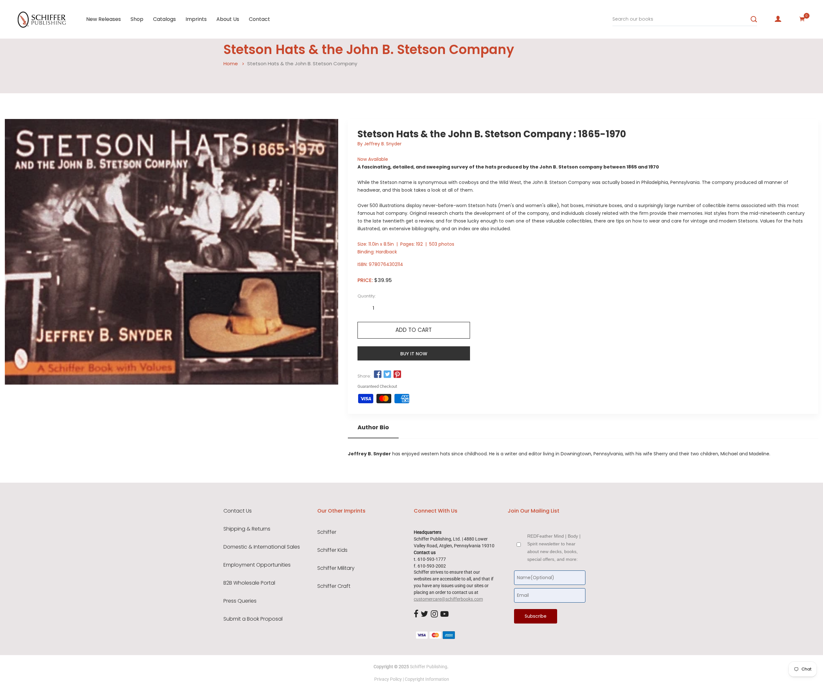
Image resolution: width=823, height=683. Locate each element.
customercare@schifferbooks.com (448, 599)
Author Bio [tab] (373, 427)
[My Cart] (802, 18)
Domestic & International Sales (261, 547)
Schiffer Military (336, 568)
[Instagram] (434, 614)
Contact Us (237, 511)
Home (230, 63)
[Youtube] (444, 614)
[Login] (778, 18)
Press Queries (240, 601)
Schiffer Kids (332, 550)
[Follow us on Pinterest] (397, 374)
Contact (259, 19)
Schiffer (326, 532)
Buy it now (413, 354)
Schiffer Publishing (428, 666)
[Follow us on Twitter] (387, 374)
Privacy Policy (388, 679)
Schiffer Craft (333, 586)
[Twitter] (424, 614)
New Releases (103, 19)
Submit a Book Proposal (253, 619)
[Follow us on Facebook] (378, 374)
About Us (227, 19)
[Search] (754, 19)
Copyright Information (427, 679)
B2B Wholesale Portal (249, 583)
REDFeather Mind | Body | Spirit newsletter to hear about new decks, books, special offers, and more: (554, 547)
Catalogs (164, 19)
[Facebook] (416, 614)
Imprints (196, 19)
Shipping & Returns (246, 529)
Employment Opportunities (257, 565)
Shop (137, 19)
